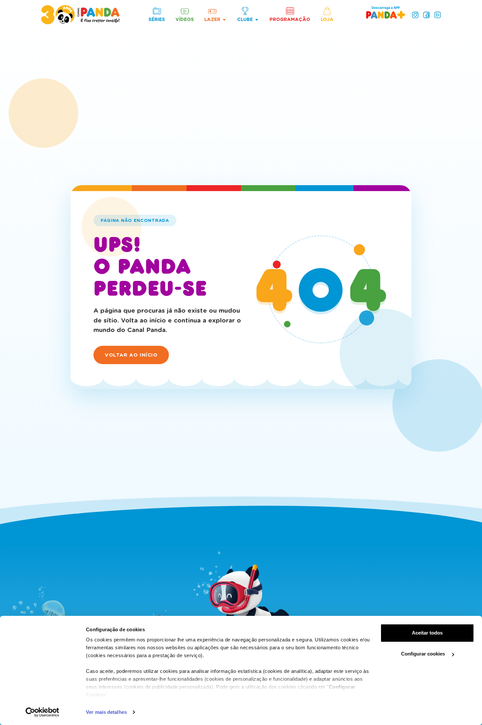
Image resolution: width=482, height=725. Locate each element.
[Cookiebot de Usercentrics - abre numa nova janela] (42, 712)
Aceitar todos (427, 633)
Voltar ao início (131, 355)
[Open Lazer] (224, 19)
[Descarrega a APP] (385, 14)
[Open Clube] (256, 19)
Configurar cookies (423, 653)
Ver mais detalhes (106, 712)
